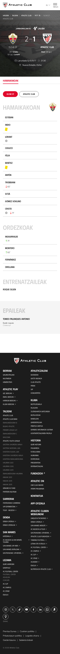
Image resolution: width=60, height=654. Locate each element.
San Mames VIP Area (10, 546)
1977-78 (37, 15)
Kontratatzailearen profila (41, 433)
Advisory (6, 577)
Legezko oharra (32, 635)
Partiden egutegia (9, 492)
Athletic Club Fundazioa (40, 536)
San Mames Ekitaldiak (11, 549)
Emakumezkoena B (10, 423)
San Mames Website (38, 525)
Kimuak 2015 (7, 484)
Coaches (6, 580)
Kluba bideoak (8, 404)
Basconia (6, 437)
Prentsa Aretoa (37, 426)
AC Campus (7, 587)
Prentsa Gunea (9, 631)
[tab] (10, 94)
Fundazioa (37, 473)
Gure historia (36, 444)
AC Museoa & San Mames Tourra (12, 541)
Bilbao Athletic (9, 426)
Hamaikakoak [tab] (10, 80)
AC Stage (6, 591)
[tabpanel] (30, 212)
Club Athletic (36, 382)
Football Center (9, 574)
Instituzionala (36, 404)
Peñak (33, 386)
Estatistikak (35, 459)
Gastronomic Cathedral (12, 553)
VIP (32, 389)
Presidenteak (35, 463)
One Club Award (37, 485)
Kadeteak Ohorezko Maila (13, 455)
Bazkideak (34, 375)
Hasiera (6, 15)
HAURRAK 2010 (8, 466)
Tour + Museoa (9, 510)
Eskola (5, 595)
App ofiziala (38, 503)
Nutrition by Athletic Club (41, 569)
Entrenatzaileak (37, 466)
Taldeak (15, 15)
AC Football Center (10, 571)
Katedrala (7, 536)
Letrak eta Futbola (38, 544)
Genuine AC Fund (9, 488)
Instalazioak (35, 415)
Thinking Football (38, 540)
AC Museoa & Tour (38, 529)
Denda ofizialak (9, 525)
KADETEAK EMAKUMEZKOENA (13, 459)
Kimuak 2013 (7, 481)
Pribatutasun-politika (12, 635)
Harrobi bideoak (9, 400)
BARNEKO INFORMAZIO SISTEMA (42, 430)
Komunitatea (35, 393)
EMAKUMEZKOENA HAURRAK (13, 474)
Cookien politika (27, 631)
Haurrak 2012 (8, 463)
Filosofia (34, 408)
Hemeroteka (7, 382)
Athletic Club (26, 15)
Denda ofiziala (8, 521)
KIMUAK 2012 (7, 477)
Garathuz (6, 568)
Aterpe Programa (37, 489)
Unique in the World (38, 518)
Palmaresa (35, 448)
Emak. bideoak (8, 397)
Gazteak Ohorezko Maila (12, 444)
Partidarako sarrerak (11, 503)
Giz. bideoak (7, 393)
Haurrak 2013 (8, 470)
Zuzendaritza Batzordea (40, 411)
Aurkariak (35, 455)
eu (47, 5)
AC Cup (5, 584)
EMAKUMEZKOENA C (10, 434)
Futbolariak (35, 452)
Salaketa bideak (26, 640)
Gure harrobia (8, 564)
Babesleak (35, 419)
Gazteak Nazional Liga (11, 448)
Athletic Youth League (11, 441)
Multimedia (7, 378)
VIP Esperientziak (9, 507)
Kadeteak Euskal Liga (11, 452)
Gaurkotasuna (8, 375)
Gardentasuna (36, 422)
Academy (34, 562)
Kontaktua (37, 495)
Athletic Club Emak (10, 419)
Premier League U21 (10, 430)
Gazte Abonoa (36, 378)
